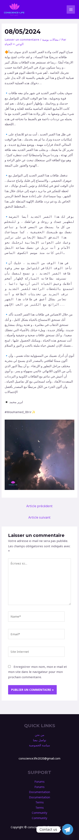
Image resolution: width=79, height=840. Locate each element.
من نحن (39, 735)
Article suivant (39, 517)
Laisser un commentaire (22, 39)
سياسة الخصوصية (39, 745)
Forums (39, 781)
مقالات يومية (50, 39)
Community (39, 813)
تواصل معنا (39, 740)
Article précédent (39, 506)
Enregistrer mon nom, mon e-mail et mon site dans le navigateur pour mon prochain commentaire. (37, 672)
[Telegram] (67, 829)
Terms (39, 802)
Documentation (39, 792)
